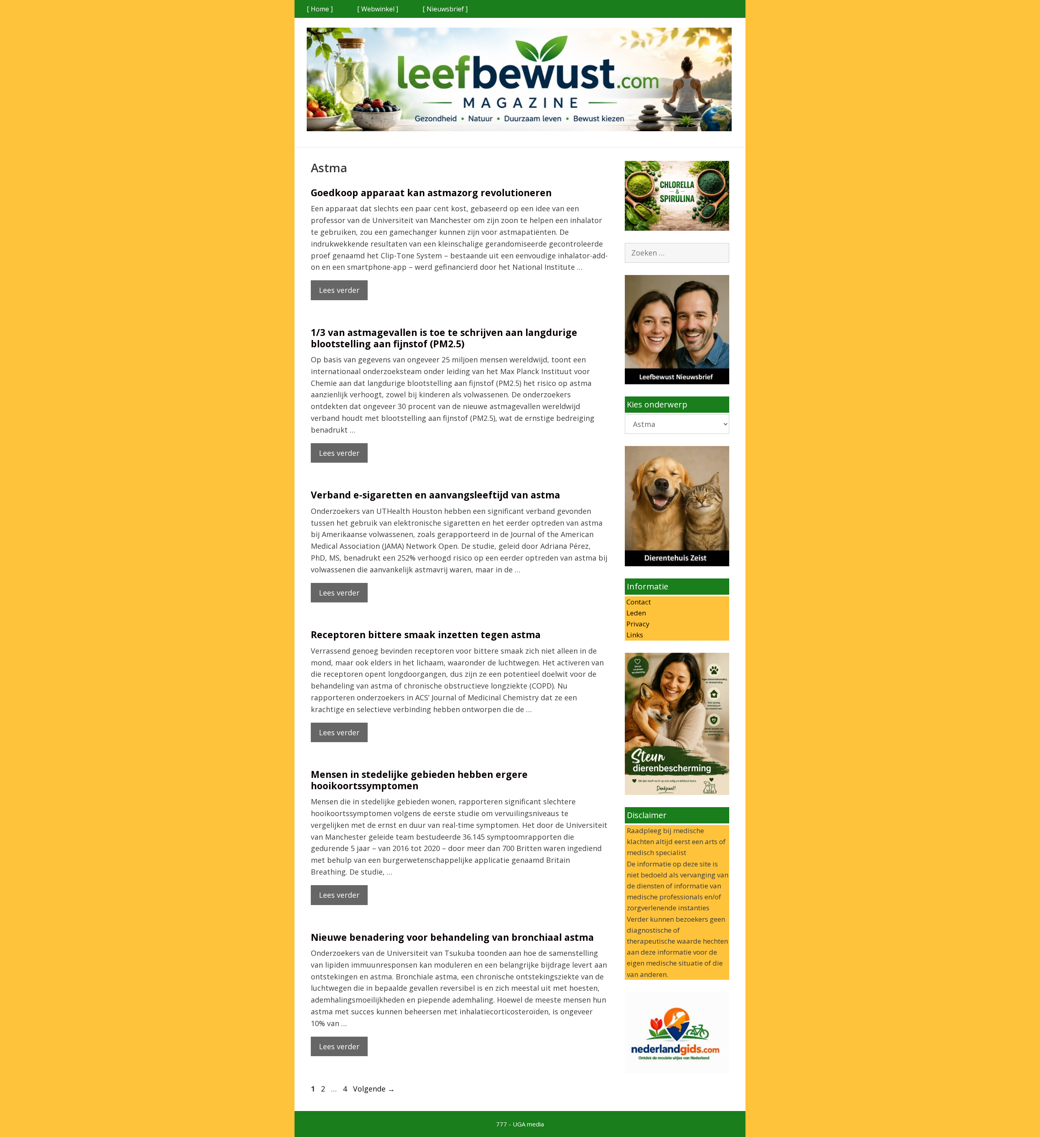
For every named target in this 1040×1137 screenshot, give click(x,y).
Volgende (374, 1089)
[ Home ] (320, 8)
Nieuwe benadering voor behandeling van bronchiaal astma (452, 937)
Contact (638, 601)
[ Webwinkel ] (377, 8)
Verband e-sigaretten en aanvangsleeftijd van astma (435, 494)
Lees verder (339, 290)
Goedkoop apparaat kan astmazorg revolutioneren (431, 192)
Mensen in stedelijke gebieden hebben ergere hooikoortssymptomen (419, 780)
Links (634, 634)
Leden (635, 612)
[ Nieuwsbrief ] (445, 8)
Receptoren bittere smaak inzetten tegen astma (426, 634)
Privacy (637, 623)
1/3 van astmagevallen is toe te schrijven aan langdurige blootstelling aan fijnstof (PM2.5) (444, 338)
